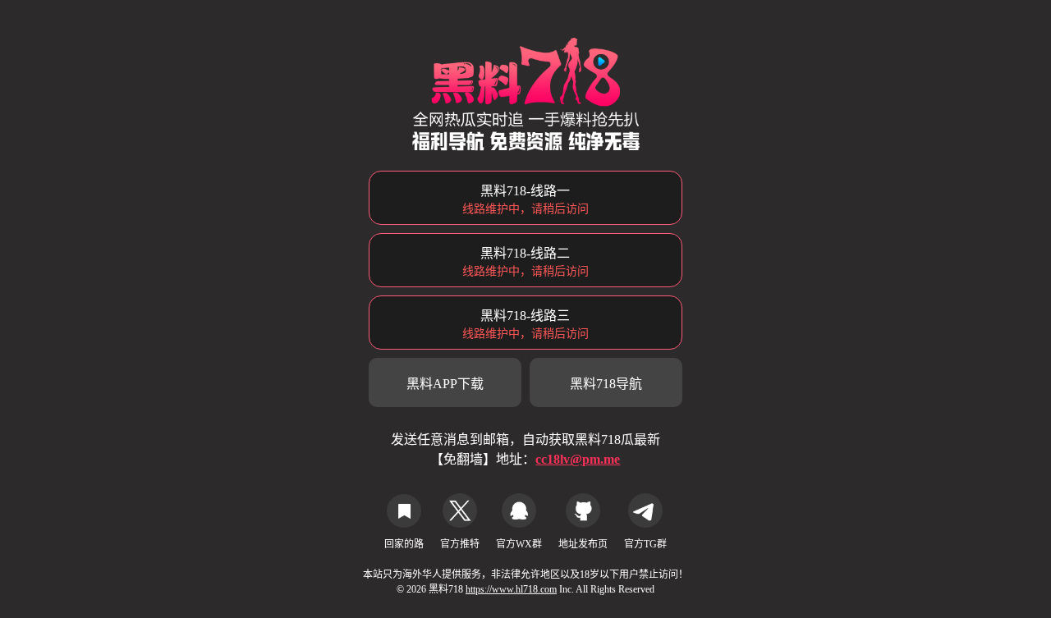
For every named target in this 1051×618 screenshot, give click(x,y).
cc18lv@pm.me (577, 459)
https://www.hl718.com (511, 589)
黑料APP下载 (445, 384)
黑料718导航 (606, 384)
